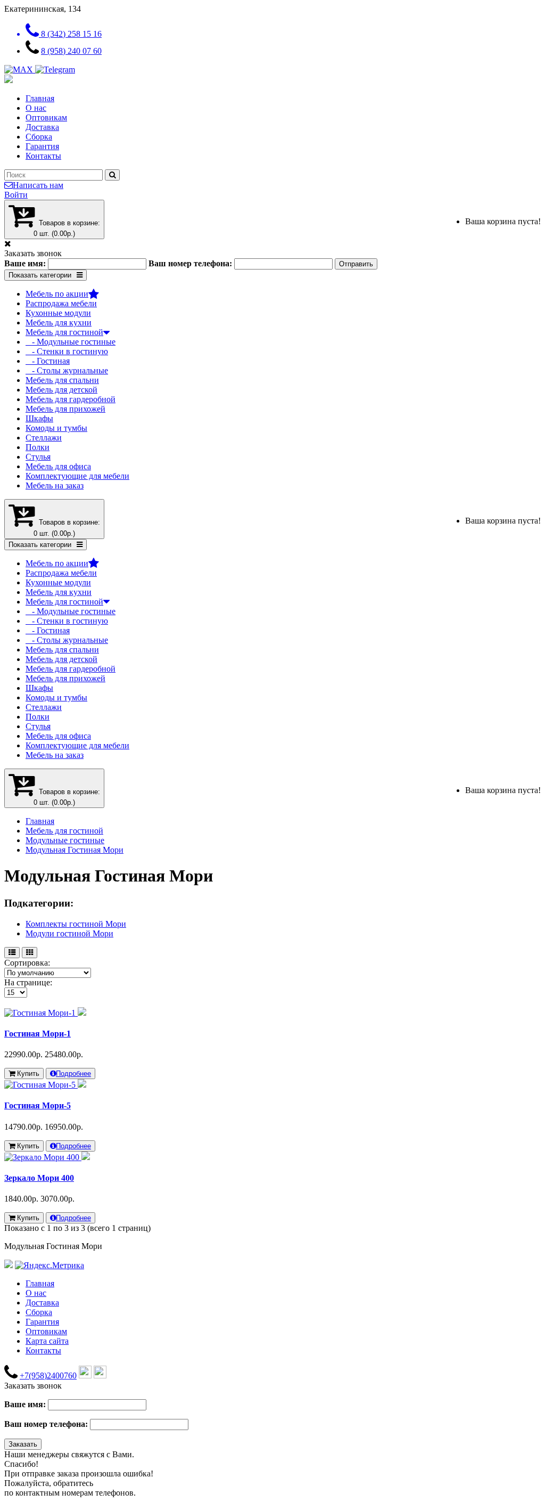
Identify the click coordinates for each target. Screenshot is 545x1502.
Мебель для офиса (58, 466)
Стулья (38, 456)
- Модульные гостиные (70, 341)
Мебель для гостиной (64, 332)
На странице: (28, 982)
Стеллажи (44, 437)
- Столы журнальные (67, 370)
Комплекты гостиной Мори (76, 923)
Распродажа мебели (61, 303)
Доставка (42, 127)
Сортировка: (27, 962)
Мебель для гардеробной (70, 399)
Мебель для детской (61, 389)
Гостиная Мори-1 (37, 1033)
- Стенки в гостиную (67, 351)
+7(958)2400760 (48, 1375)
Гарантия (42, 146)
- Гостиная (48, 360)
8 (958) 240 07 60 (71, 50)
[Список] (12, 952)
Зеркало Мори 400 (39, 1177)
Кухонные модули (58, 312)
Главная (40, 98)
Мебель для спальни (62, 380)
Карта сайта (47, 1340)
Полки (37, 447)
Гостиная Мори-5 (37, 1105)
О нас (36, 107)
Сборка (39, 136)
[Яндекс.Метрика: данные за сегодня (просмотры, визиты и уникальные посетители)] (49, 1265)
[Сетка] (29, 952)
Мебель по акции (57, 293)
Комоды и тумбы (56, 427)
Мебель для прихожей (65, 408)
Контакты (43, 155)
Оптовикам (46, 117)
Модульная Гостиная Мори (74, 849)
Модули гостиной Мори (69, 933)
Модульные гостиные (65, 840)
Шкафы (39, 418)
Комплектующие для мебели (77, 475)
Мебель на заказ (55, 485)
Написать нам (38, 185)
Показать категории (40, 275)
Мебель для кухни (59, 322)
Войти (16, 194)
